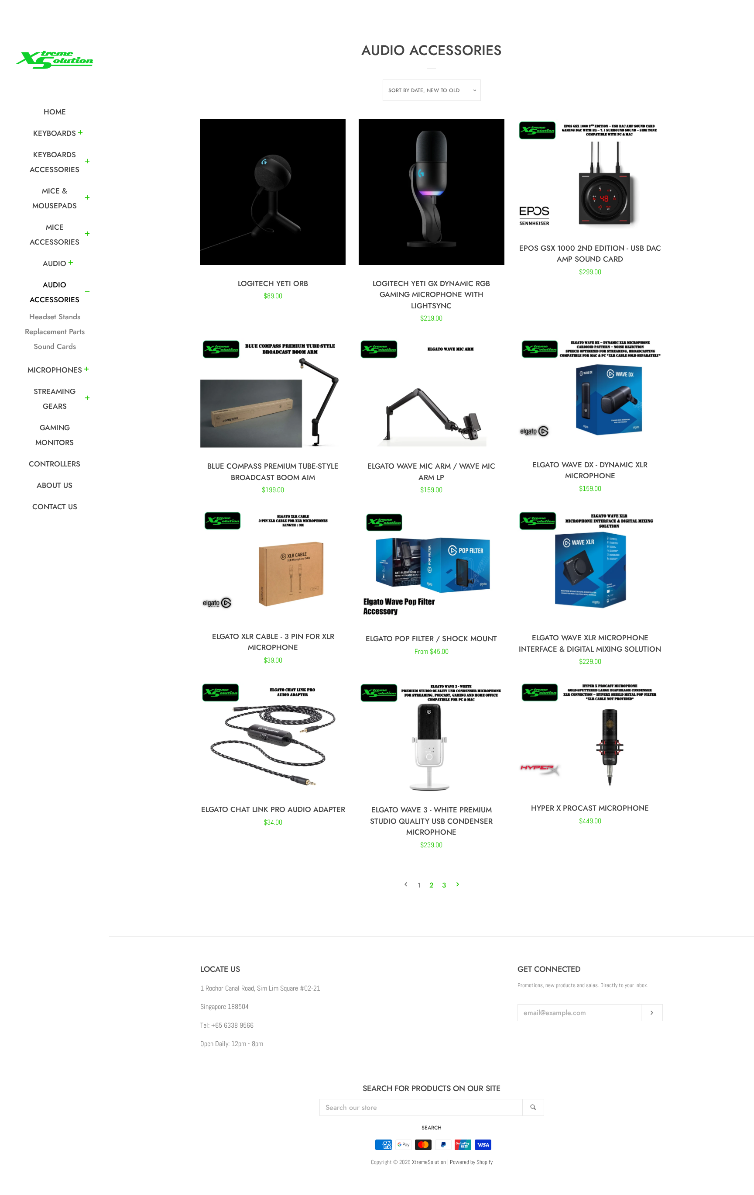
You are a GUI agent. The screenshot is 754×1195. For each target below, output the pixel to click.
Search (432, 1128)
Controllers (54, 464)
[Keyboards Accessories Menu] (87, 162)
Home (55, 112)
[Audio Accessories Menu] (87, 293)
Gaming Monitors (54, 435)
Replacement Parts (55, 331)
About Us (54, 485)
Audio (54, 263)
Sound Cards (55, 346)
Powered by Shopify (471, 1162)
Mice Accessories (54, 234)
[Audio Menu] (70, 264)
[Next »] (458, 885)
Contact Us (54, 506)
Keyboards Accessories (54, 162)
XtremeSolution (429, 1162)
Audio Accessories (54, 292)
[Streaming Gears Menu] (87, 399)
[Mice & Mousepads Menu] (87, 199)
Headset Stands (54, 316)
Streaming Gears (54, 398)
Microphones (54, 370)
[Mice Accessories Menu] (87, 235)
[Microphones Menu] (86, 370)
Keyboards (54, 133)
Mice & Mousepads (54, 198)
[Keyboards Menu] (80, 134)
